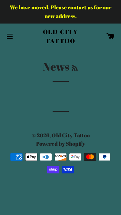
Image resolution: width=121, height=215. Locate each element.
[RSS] (74, 68)
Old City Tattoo (60, 36)
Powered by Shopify (60, 143)
